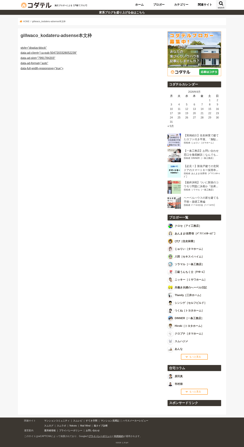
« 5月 (171, 126)
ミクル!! (125, 443)
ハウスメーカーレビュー (135, 420)
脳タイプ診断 (101, 425)
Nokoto (73, 425)
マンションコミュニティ (57, 420)
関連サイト (205, 4)
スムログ (48, 425)
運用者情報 (50, 430)
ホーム (139, 4)
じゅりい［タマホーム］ (203, 142)
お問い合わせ (93, 430)
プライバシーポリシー (70, 430)
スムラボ (61, 425)
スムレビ (77, 420)
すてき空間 (91, 420)
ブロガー (159, 4)
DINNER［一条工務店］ (203, 158)
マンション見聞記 (110, 420)
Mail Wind (85, 425)
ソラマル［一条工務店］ (203, 189)
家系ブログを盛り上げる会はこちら (122, 12)
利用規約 (118, 436)
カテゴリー (181, 4)
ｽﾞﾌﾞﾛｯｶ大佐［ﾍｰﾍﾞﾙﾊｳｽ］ (203, 205)
